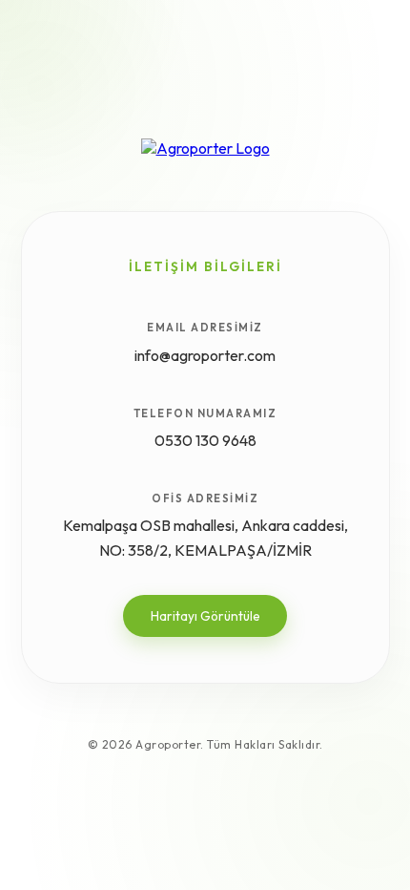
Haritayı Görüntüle (205, 616)
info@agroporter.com (205, 355)
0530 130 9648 (205, 440)
